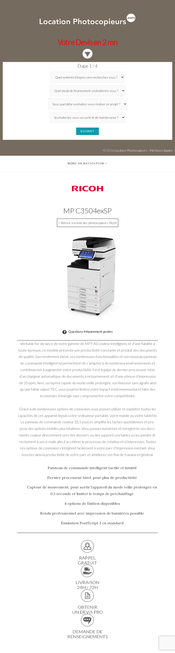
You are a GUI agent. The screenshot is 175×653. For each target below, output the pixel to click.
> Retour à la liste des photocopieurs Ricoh (87, 223)
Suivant (87, 131)
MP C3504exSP (87, 210)
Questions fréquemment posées (90, 331)
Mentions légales (161, 150)
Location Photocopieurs (130, 150)
